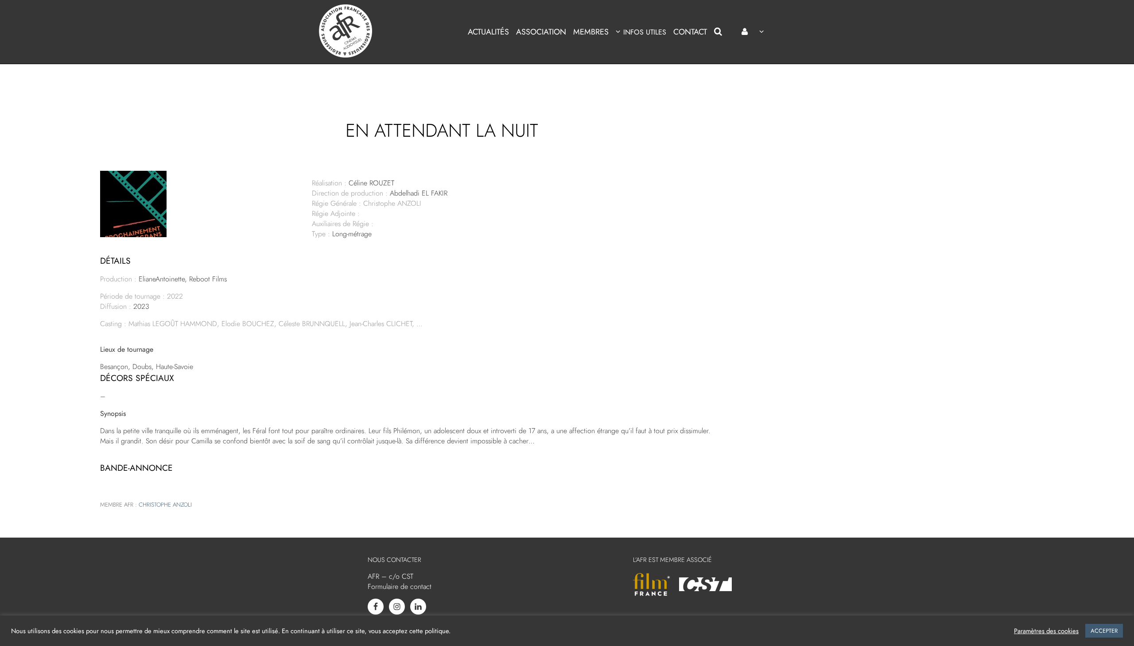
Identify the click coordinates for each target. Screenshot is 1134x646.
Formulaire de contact (399, 586)
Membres (591, 32)
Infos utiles (644, 32)
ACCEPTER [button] (1104, 631)
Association (541, 32)
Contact (690, 32)
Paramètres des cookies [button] (1046, 631)
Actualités (488, 32)
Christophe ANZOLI (165, 504)
